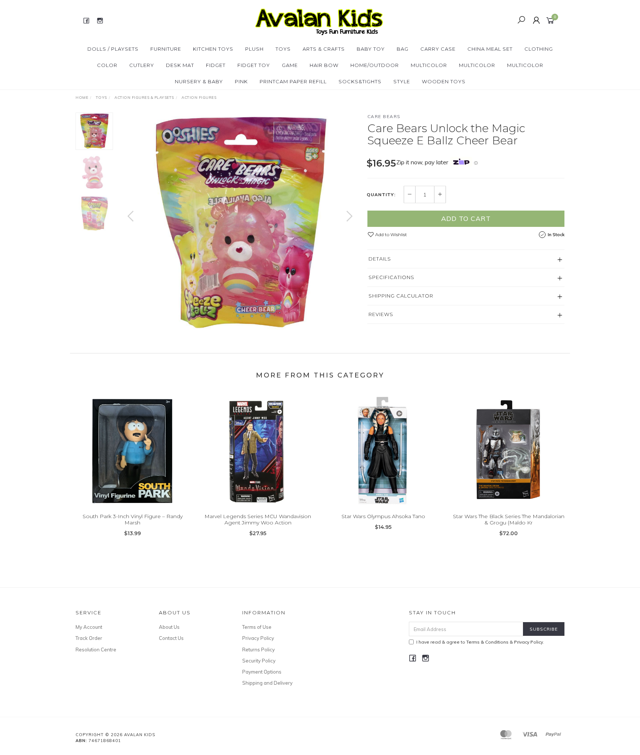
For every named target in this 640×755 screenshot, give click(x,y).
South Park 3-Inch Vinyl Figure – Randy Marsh (133, 519)
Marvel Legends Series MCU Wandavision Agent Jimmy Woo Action (257, 519)
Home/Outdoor (374, 65)
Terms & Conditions (487, 642)
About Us (169, 627)
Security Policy (259, 661)
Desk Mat (180, 65)
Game (290, 65)
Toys (283, 49)
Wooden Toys (444, 81)
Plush (254, 49)
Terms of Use (256, 627)
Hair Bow (324, 65)
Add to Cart (466, 218)
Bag (403, 49)
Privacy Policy (258, 638)
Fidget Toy (253, 65)
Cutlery (141, 65)
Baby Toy (371, 49)
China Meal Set (490, 49)
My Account (89, 627)
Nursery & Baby (199, 81)
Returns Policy (258, 649)
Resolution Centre (96, 649)
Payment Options (261, 672)
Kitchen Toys (213, 49)
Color (107, 65)
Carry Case (438, 49)
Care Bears (384, 116)
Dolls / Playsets (113, 49)
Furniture (165, 49)
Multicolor (429, 65)
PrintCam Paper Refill (293, 81)
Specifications (391, 277)
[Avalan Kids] (319, 20)
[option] (240, 224)
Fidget (216, 65)
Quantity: (381, 194)
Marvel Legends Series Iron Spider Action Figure (59, 724)
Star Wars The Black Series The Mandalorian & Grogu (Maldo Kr (508, 519)
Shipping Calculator (401, 296)
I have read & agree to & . (480, 642)
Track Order (89, 638)
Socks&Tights (360, 81)
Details (380, 259)
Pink (241, 81)
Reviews (381, 314)
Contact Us (171, 638)
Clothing (538, 49)
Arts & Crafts (324, 49)
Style (401, 81)
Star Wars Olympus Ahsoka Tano (383, 516)
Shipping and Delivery (267, 683)
